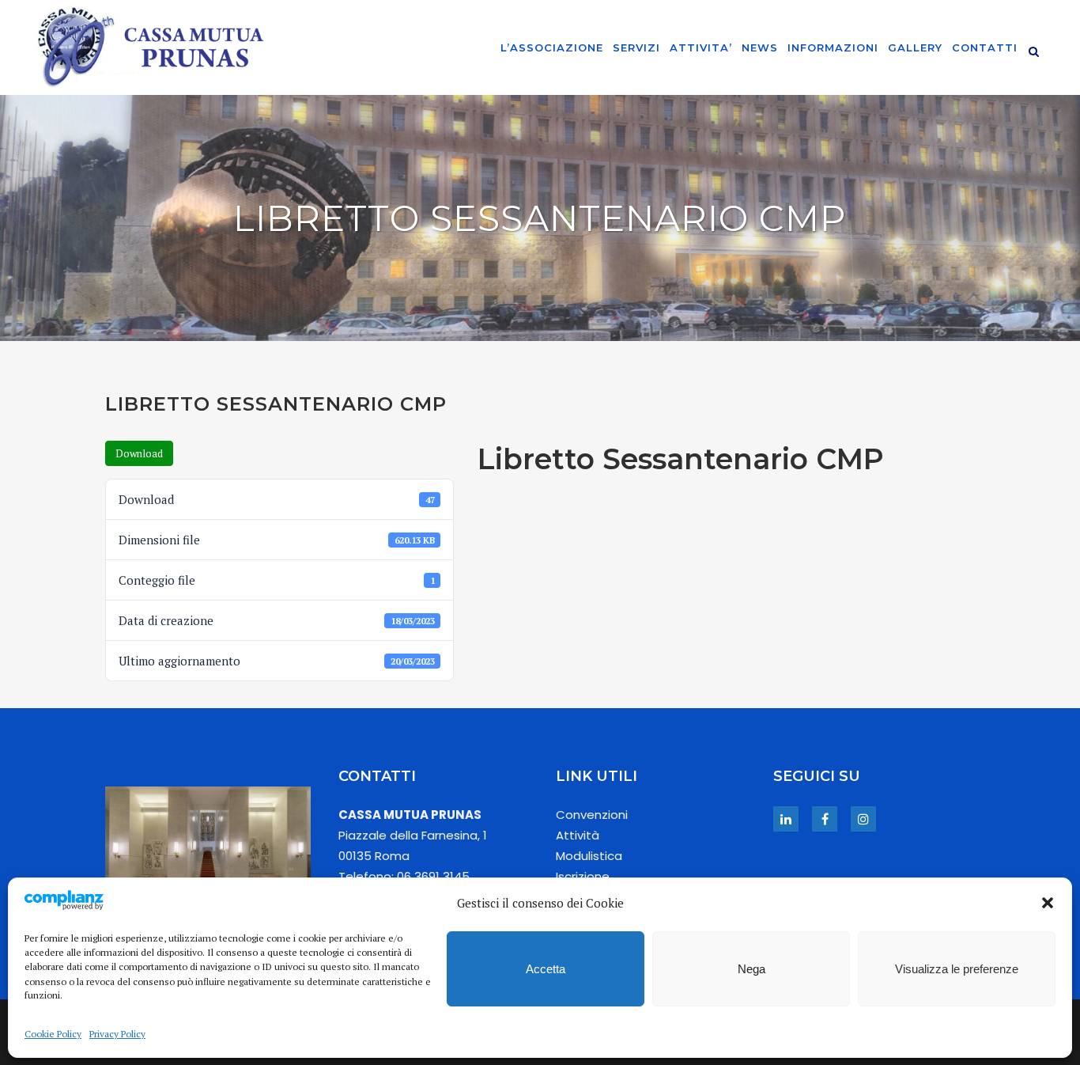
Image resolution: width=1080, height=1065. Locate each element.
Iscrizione (583, 876)
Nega (751, 969)
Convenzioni (592, 814)
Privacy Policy (117, 1034)
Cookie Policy (53, 1034)
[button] (1047, 903)
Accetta (545, 969)
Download (139, 453)
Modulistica (589, 855)
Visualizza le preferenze (956, 969)
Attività (577, 835)
